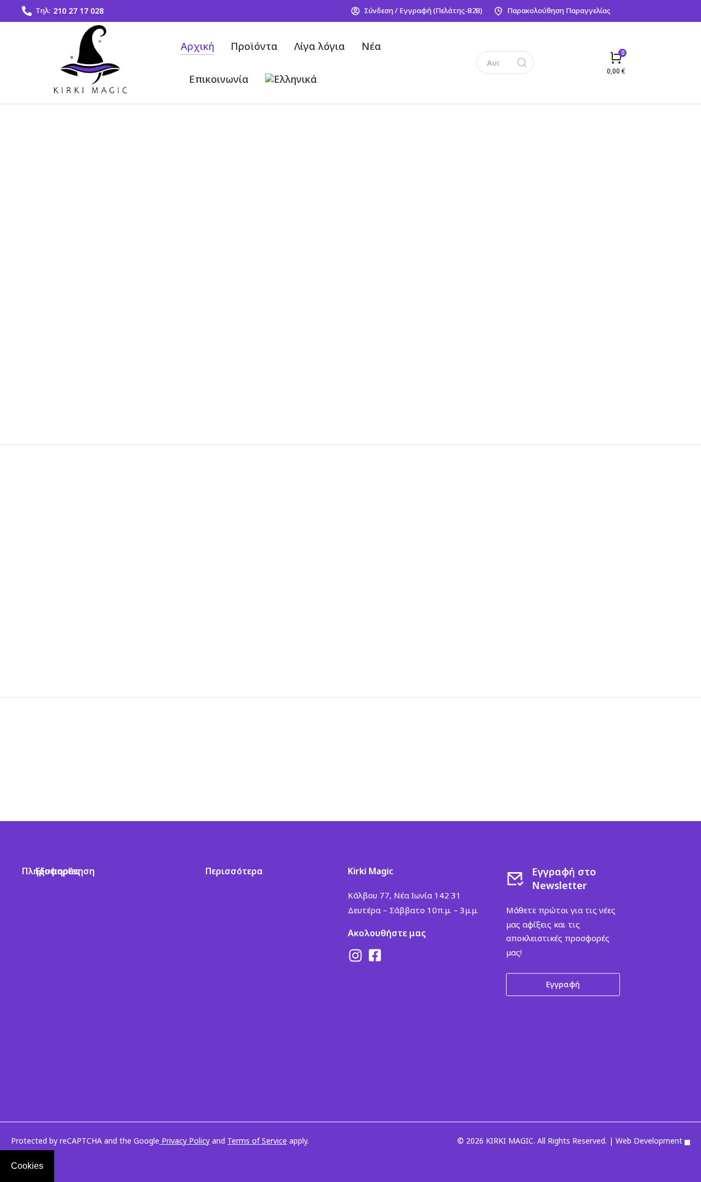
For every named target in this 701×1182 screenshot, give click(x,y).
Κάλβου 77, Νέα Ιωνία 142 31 (404, 895)
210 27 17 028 (78, 10)
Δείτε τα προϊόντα (90, 197)
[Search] (522, 62)
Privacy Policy (184, 1140)
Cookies (27, 1165)
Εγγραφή (563, 984)
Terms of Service (257, 1140)
